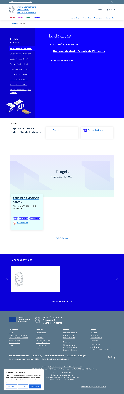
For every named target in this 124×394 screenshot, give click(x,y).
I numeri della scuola (43, 340)
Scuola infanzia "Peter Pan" (20, 53)
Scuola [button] (12, 17)
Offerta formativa (69, 345)
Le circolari (94, 335)
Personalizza (11, 386)
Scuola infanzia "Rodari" (19, 58)
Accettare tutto (35, 386)
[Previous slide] (7, 279)
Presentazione (41, 332)
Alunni (15, 218)
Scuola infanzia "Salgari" (19, 64)
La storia (39, 348)
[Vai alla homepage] (12, 9)
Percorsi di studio (69, 337)
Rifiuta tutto (23, 386)
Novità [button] (28, 17)
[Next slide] (116, 279)
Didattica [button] (36, 17)
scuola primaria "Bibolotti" (20, 69)
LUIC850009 (69, 375)
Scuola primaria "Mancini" (20, 74)
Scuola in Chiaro (14, 340)
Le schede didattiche (70, 347)
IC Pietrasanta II (36, 289)
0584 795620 (35, 369)
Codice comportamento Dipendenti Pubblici (24, 359)
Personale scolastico (70, 332)
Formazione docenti (35, 268)
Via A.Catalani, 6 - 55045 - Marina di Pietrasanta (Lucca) (65, 367)
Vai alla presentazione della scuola (62, 60)
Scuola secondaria (35, 218)
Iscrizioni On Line (14, 343)
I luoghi (38, 335)
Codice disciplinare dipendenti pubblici (55, 359)
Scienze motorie (23, 218)
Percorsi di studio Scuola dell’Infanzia (79, 51)
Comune (11, 348)
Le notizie (94, 332)
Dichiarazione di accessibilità (54, 355)
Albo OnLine (87, 18)
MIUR (11, 332)
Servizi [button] (20, 17)
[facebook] (114, 9)
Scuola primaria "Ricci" (18, 84)
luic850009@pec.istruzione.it (90, 369)
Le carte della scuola (43, 343)
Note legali (82, 355)
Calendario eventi (96, 337)
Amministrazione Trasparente (104, 18)
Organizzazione (41, 345)
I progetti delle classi (70, 350)
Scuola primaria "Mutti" (19, 79)
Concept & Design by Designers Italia (93, 386)
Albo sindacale (75, 18)
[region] (24, 379)
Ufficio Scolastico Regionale (18, 335)
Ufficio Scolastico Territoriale (18, 337)
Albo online (94, 340)
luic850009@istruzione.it (52, 369)
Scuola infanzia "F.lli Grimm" (21, 48)
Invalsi (11, 345)
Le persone (39, 337)
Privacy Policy (37, 355)
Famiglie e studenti (69, 335)
